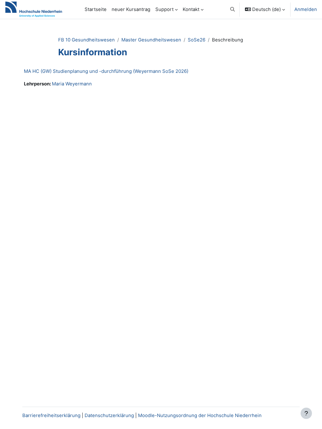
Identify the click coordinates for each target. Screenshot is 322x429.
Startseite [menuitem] (96, 9)
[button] (232, 9)
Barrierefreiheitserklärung (51, 415)
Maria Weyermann (72, 84)
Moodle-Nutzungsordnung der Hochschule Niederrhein (200, 415)
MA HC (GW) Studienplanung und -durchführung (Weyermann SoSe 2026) (106, 71)
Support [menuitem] (164, 9)
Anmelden (305, 9)
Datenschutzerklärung (109, 415)
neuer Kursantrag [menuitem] (131, 9)
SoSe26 (196, 40)
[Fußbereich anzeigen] (306, 413)
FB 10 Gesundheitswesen (86, 40)
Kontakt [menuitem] (191, 9)
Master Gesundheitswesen (151, 40)
